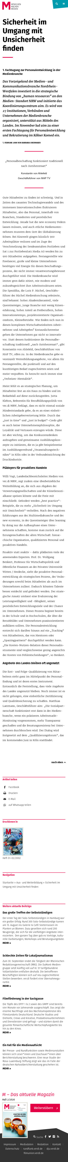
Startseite (8, 882)
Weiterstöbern (43, 1108)
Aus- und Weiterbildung (29, 882)
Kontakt (56, 1144)
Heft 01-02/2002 (12, 858)
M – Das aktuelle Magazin (28, 1094)
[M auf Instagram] (54, 1136)
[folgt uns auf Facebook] (45, 1136)
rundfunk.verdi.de (33, 1148)
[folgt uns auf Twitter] (50, 1136)
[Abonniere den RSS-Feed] (58, 1136)
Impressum (10, 1144)
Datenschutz (12, 1148)
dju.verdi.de (53, 1148)
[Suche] (34, 1136)
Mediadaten (26, 1144)
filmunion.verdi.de (34, 1153)
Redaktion (42, 1144)
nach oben (57, 762)
